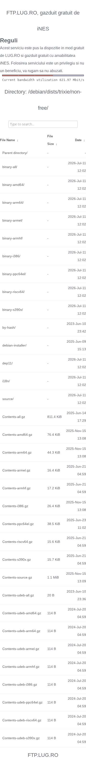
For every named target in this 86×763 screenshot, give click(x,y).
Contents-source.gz (17, 577)
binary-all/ (9, 167)
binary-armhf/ (12, 238)
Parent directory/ (14, 153)
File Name (7, 140)
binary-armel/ (12, 220)
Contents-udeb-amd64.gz (21, 613)
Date (78, 140)
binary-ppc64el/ (14, 274)
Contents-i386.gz (15, 506)
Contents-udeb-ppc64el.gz (22, 702)
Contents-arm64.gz (17, 452)
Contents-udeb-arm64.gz (21, 631)
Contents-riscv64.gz (17, 542)
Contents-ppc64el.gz (18, 524)
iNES (4, 63)
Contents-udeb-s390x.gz (21, 738)
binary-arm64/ (13, 202)
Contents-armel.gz (16, 470)
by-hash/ (9, 327)
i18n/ (6, 381)
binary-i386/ (11, 256)
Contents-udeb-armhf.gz (20, 667)
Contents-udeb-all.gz (18, 595)
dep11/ (7, 363)
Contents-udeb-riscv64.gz (21, 720)
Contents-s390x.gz (16, 559)
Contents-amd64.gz (17, 434)
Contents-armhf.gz (16, 488)
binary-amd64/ (13, 185)
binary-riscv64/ (13, 292)
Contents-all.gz (13, 417)
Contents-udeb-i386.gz (19, 684)
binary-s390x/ (12, 310)
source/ (8, 399)
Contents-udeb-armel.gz (20, 649)
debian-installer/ (14, 345)
